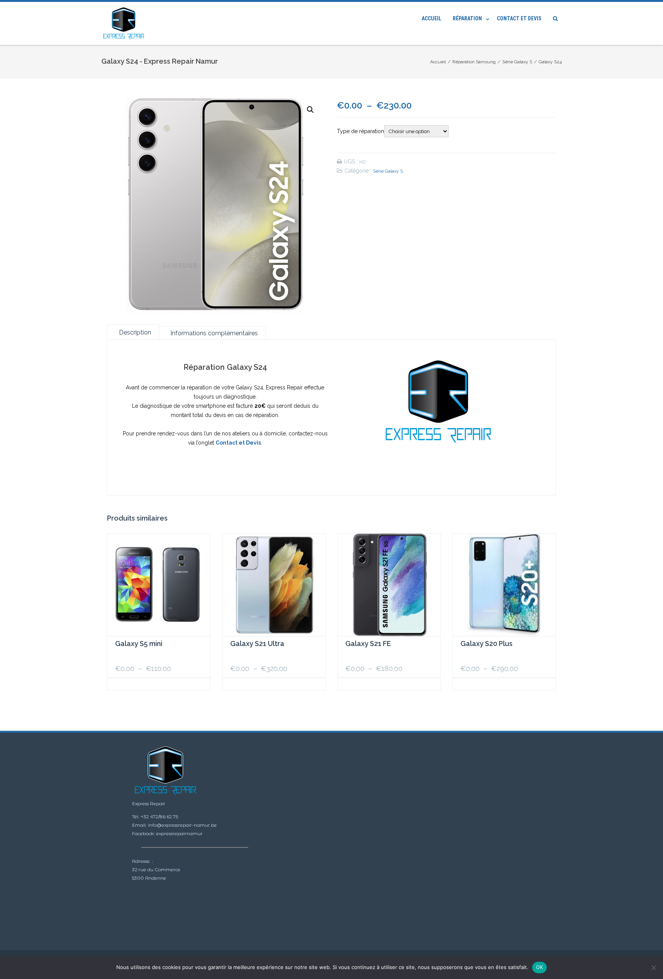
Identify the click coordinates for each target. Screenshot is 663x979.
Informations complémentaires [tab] (214, 333)
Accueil (431, 18)
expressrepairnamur (179, 833)
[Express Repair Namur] (125, 23)
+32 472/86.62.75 (159, 816)
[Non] (653, 967)
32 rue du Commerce (156, 869)
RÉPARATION (467, 18)
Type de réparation (360, 131)
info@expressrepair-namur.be (182, 825)
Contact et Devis (519, 18)
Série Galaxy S (388, 171)
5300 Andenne (149, 878)
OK (539, 967)
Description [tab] (135, 332)
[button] (310, 110)
